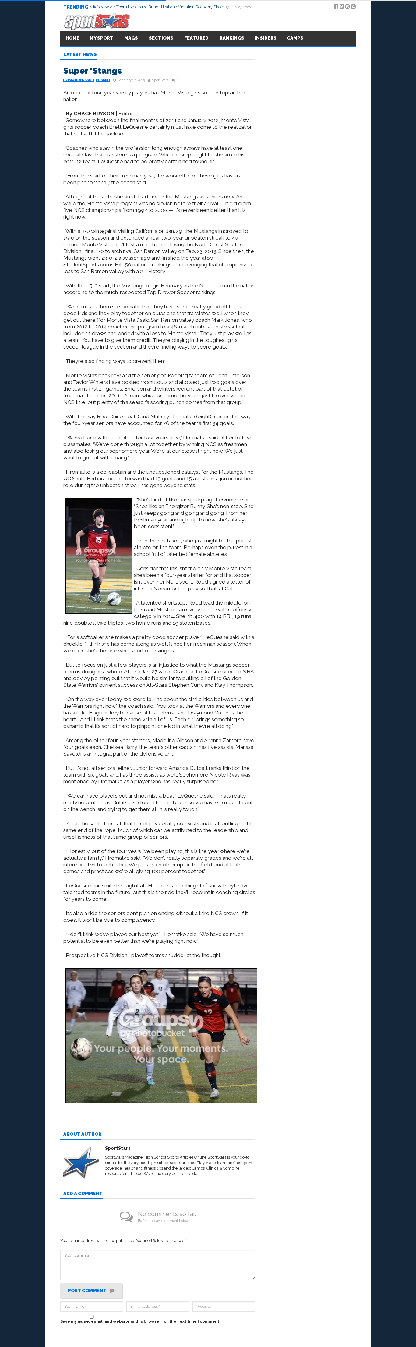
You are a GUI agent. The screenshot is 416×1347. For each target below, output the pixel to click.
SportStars (160, 80)
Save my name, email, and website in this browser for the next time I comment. (140, 1321)
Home (72, 38)
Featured (196, 38)
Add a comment (83, 1193)
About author (82, 1134)
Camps (295, 38)
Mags (131, 38)
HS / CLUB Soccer (78, 80)
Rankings (232, 38)
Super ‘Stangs (92, 71)
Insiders (266, 38)
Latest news (80, 54)
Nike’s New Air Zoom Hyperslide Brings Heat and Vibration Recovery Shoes (157, 7)
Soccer (103, 80)
